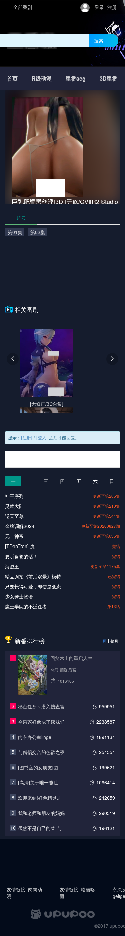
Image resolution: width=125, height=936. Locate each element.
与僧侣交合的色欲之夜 (41, 752)
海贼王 (12, 566)
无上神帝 (14, 536)
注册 (112, 7)
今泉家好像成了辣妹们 (41, 721)
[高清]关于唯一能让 (38, 782)
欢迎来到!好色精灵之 (39, 797)
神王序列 (14, 496)
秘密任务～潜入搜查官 (41, 706)
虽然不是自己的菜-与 (40, 828)
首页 (12, 78)
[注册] (26, 437)
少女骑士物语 (19, 596)
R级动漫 (42, 78)
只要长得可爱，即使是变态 (33, 586)
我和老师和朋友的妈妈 (41, 813)
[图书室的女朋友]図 (38, 767)
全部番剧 (22, 7)
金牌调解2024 (19, 526)
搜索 (98, 40)
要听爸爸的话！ (21, 556)
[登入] (42, 437)
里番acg (76, 78)
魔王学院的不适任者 (26, 606)
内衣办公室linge (34, 737)
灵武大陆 (14, 506)
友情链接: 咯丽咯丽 (77, 889)
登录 (99, 7)
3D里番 (108, 78)
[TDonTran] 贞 (20, 546)
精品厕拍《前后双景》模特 (33, 576)
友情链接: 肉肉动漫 (24, 889)
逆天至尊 (14, 516)
